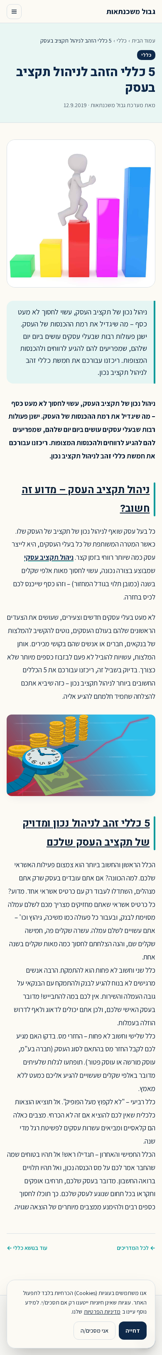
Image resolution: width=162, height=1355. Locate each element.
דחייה (132, 1330)
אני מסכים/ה (94, 1330)
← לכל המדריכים (136, 1248)
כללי (122, 40)
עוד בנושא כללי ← (27, 1248)
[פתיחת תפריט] (14, 11)
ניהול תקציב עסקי (49, 557)
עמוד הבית (143, 40)
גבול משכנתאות (130, 11)
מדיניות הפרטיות (102, 1311)
